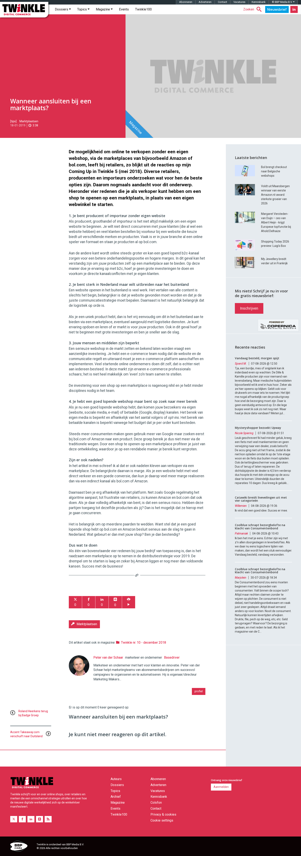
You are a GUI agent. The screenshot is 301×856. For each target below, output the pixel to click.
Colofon (156, 803)
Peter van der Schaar (108, 657)
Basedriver (172, 657)
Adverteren (205, 1)
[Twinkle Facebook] (22, 819)
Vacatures (239, 1)
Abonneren (185, 1)
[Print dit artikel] (128, 602)
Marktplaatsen (28, 121)
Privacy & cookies (163, 814)
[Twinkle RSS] (48, 819)
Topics (82, 9)
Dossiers (62, 9)
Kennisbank (259, 1)
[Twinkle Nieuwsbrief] (277, 9)
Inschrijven (249, 308)
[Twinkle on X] (13, 819)
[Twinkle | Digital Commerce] (24, 9)
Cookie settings (161, 820)
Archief (116, 797)
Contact (222, 1)
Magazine (103, 9)
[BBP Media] (22, 847)
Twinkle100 (143, 9)
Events (124, 9)
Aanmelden (221, 786)
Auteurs (116, 779)
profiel (199, 691)
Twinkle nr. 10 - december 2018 (143, 642)
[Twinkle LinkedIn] (294, 9)
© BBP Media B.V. (282, 1)
